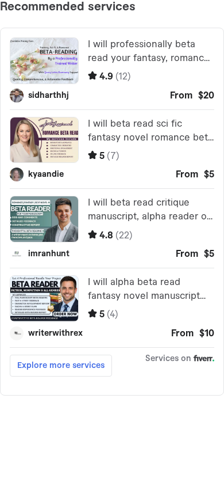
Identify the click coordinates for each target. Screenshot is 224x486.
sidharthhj (48, 96)
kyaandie (46, 174)
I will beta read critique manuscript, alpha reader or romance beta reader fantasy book (149, 210)
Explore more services (61, 366)
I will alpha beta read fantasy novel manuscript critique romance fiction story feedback (144, 290)
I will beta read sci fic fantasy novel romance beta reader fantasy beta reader (150, 132)
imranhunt (48, 254)
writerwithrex (55, 333)
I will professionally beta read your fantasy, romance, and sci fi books (150, 52)
